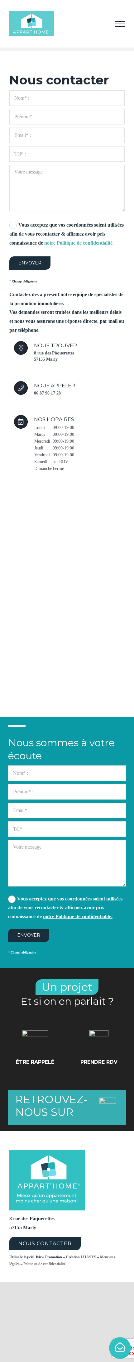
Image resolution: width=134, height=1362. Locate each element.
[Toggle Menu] (120, 24)
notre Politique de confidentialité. (79, 243)
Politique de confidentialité (44, 1264)
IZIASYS (88, 1257)
